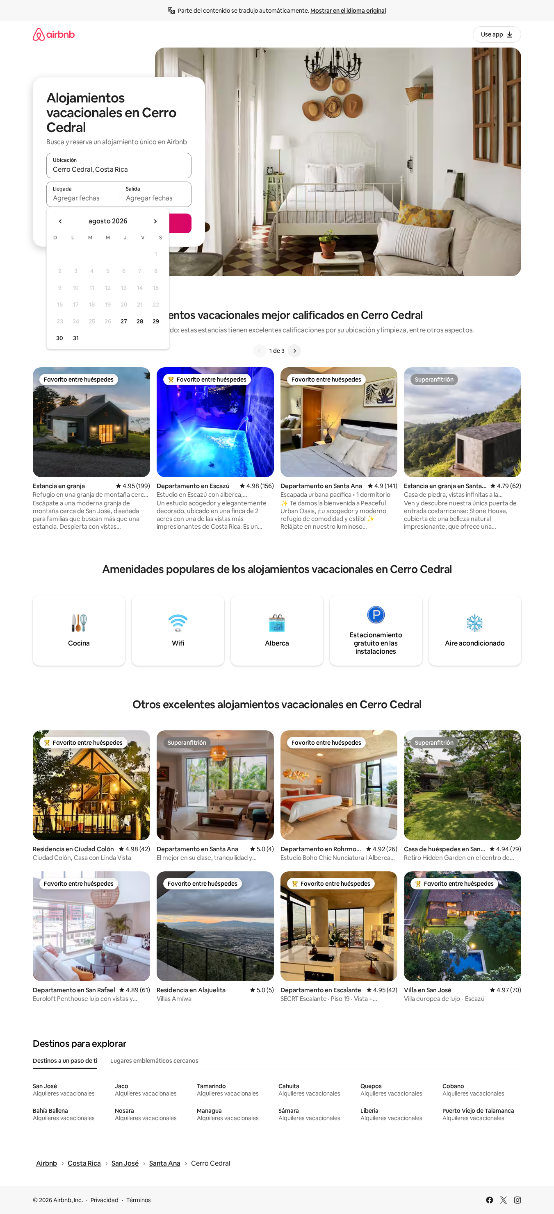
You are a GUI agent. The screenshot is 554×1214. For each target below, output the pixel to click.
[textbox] (82, 198)
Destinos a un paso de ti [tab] (65, 1060)
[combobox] (119, 169)
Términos (138, 1200)
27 (124, 321)
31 (76, 338)
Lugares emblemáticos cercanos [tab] (154, 1060)
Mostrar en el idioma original (348, 10)
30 (59, 338)
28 (140, 321)
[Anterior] (259, 350)
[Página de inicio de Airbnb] (54, 34)
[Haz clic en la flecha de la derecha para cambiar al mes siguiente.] (155, 221)
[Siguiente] (294, 350)
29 (156, 321)
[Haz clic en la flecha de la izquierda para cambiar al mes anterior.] (60, 221)
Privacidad (105, 1200)
